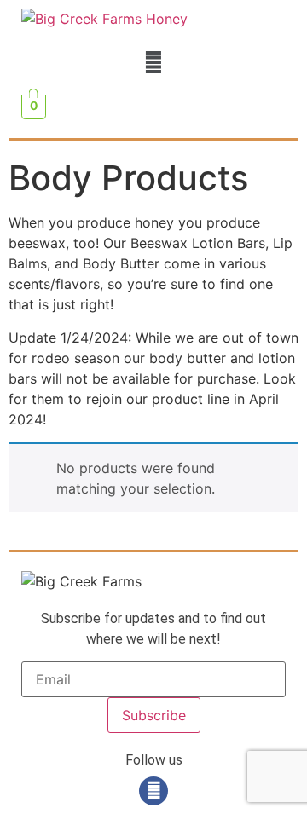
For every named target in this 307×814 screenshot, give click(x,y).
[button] (153, 62)
